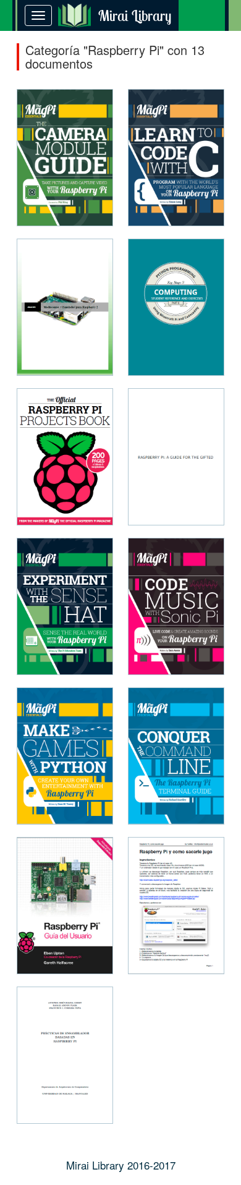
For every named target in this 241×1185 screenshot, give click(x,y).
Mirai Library (134, 15)
